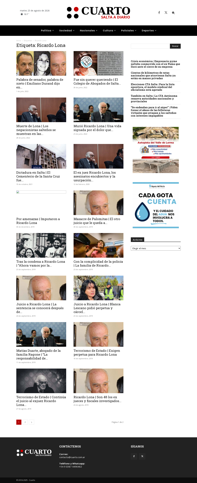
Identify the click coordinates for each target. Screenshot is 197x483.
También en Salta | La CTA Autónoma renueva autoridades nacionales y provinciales (154, 98)
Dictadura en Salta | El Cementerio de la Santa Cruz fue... (38, 176)
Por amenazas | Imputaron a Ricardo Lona (38, 221)
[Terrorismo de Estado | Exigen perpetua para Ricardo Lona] (98, 334)
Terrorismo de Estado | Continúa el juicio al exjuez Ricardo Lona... (41, 401)
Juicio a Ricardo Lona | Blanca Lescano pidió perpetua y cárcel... (97, 308)
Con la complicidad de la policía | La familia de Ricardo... (98, 263)
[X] (166, 12)
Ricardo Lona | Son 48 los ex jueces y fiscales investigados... (97, 399)
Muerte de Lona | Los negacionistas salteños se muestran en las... (36, 130)
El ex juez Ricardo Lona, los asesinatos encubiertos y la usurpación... (95, 176)
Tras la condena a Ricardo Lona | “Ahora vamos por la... (40, 263)
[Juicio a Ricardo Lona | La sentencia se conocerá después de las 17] (41, 288)
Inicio (18, 40)
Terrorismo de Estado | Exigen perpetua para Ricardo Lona (97, 352)
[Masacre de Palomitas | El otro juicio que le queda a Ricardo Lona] (98, 202)
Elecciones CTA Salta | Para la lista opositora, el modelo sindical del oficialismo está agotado (153, 87)
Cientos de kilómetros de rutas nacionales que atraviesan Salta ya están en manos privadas (153, 75)
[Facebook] (159, 12)
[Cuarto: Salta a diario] (98, 12)
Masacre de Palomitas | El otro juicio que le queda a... (97, 221)
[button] (173, 12)
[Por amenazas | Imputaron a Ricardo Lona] (41, 202)
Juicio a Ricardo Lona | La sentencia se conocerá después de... (40, 308)
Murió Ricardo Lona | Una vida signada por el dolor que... (97, 128)
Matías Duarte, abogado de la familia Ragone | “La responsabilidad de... (38, 354)
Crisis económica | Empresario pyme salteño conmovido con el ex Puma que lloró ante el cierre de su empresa (155, 64)
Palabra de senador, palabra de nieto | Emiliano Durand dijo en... (39, 83)
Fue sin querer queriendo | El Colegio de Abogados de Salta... (97, 81)
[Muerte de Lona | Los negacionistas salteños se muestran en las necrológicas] (41, 110)
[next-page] (31, 422)
